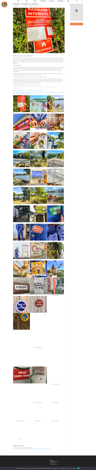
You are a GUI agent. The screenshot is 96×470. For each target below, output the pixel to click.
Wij (76, 0)
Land (18, 0)
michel (16, 5)
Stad (26, 0)
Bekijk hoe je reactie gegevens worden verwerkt (41, 448)
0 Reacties (39, 5)
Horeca (34, 0)
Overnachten (43, 0)
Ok (78, 468)
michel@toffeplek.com (54, 461)
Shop (68, 0)
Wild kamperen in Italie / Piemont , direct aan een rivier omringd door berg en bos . (28, 90)
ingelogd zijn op (19, 447)
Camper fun (26, 5)
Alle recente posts (76, 24)
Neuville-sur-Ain (34, 85)
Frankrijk (29, 5)
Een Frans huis (15, 88)
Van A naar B (51, 0)
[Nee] (94, 468)
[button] (76, 10)
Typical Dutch (60, 0)
